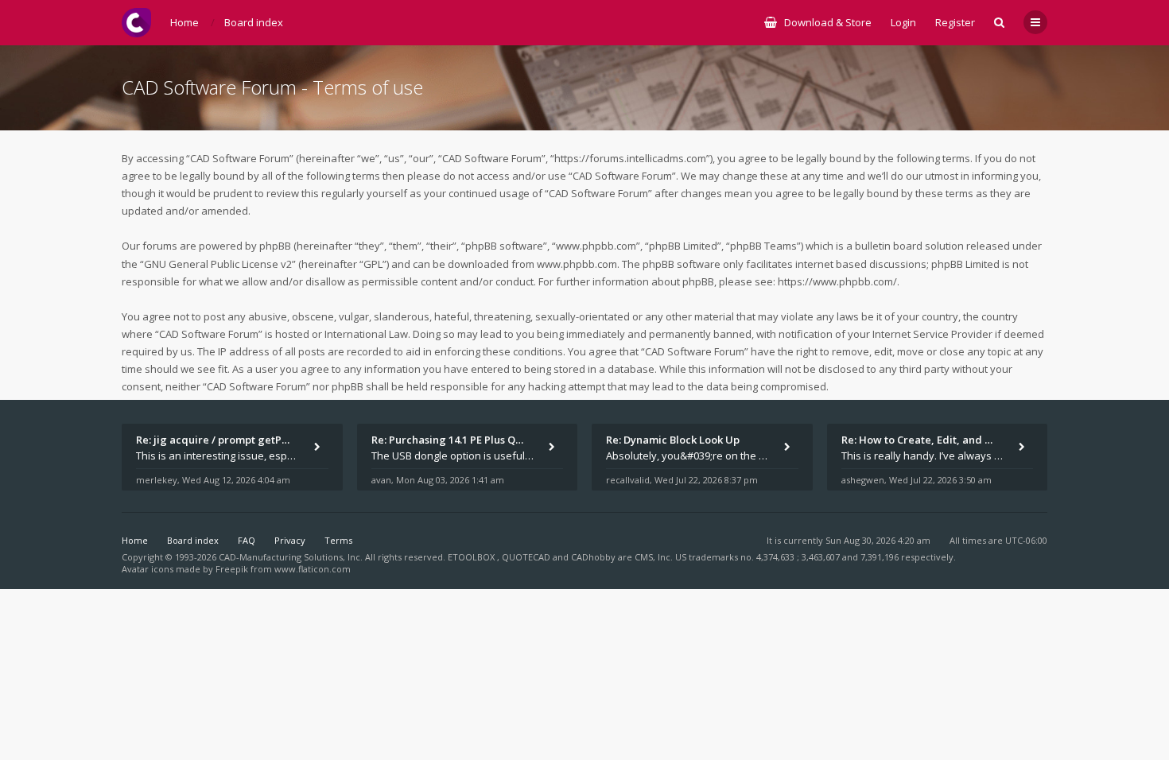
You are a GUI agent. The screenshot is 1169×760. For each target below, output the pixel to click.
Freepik (232, 569)
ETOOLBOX (472, 557)
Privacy (289, 540)
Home (135, 540)
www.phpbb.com (577, 264)
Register (955, 22)
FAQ (246, 540)
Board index (193, 540)
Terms (338, 540)
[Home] (136, 22)
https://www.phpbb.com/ (837, 281)
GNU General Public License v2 (218, 264)
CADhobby (593, 557)
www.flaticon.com (312, 569)
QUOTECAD (527, 557)
